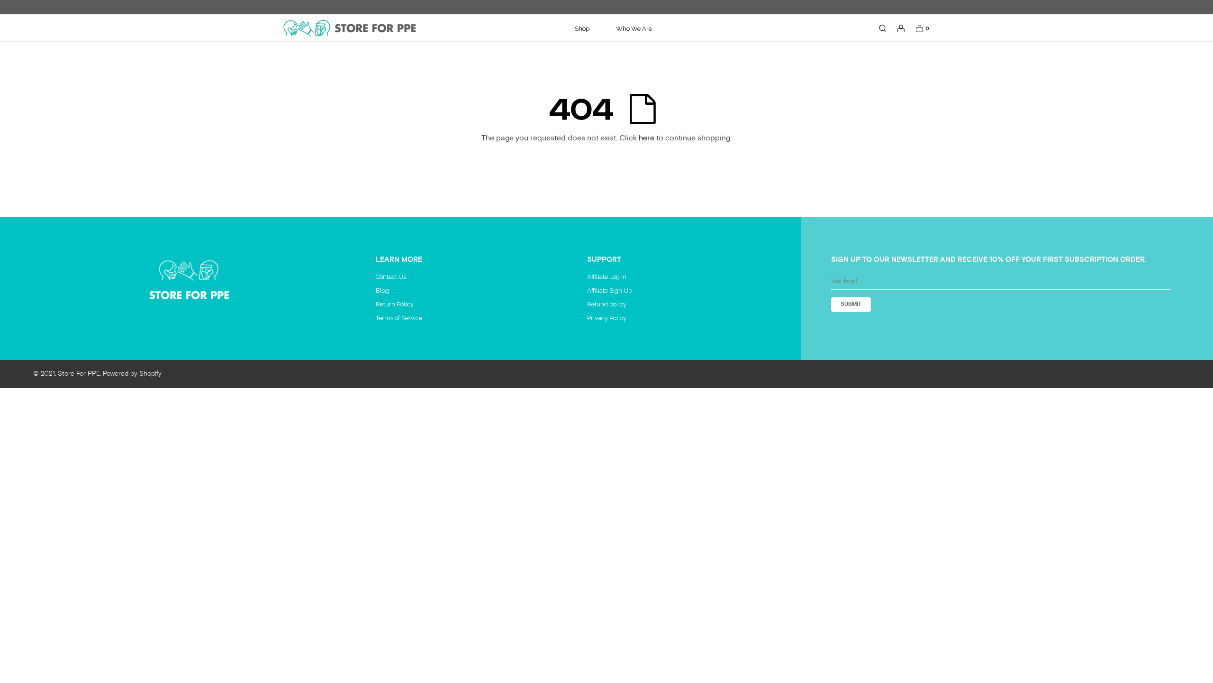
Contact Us (391, 276)
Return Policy (395, 304)
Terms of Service (399, 318)
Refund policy (606, 304)
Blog (382, 290)
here (646, 138)
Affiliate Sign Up (609, 290)
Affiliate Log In (606, 276)
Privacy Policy (606, 318)
